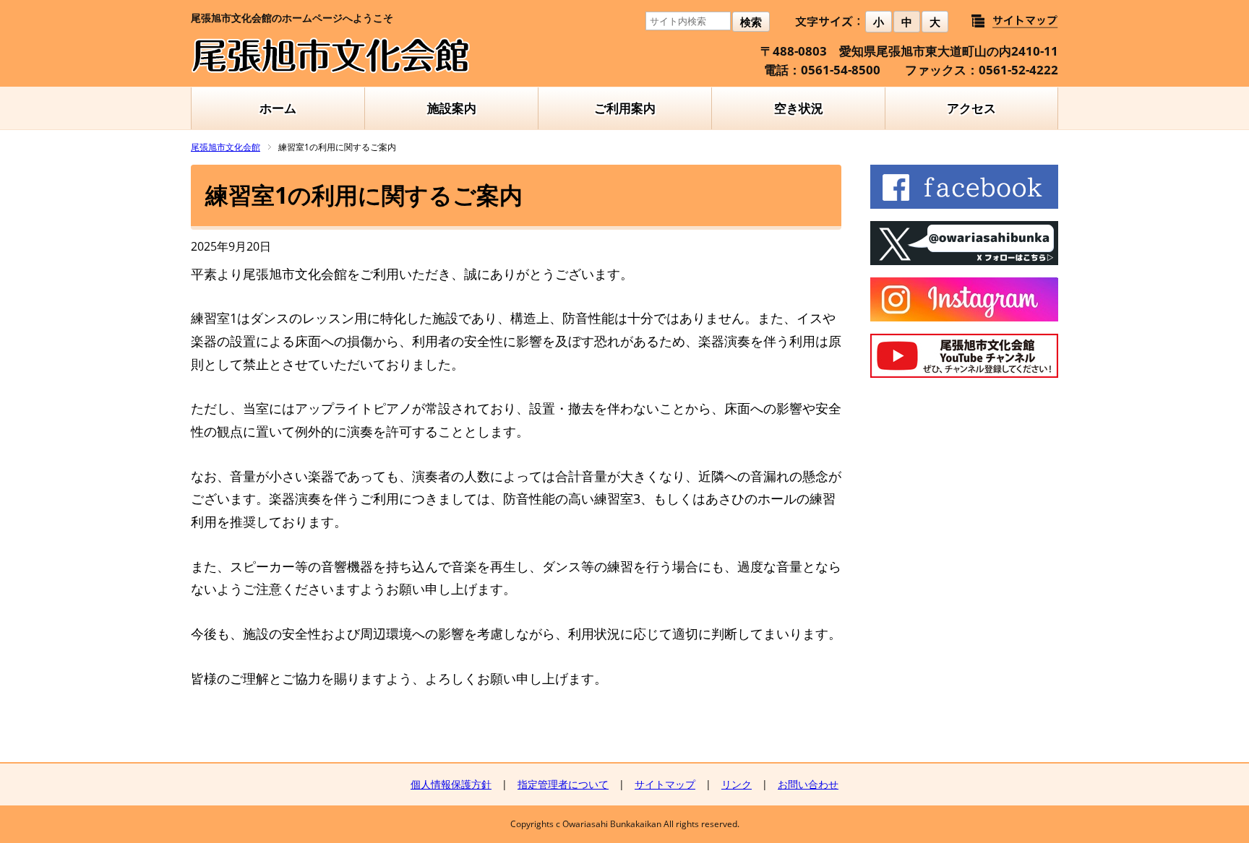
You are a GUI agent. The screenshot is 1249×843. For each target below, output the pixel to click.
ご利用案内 (625, 108)
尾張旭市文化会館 (225, 147)
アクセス (971, 108)
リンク (736, 784)
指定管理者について (563, 784)
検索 (751, 22)
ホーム (277, 108)
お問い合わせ (808, 784)
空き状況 (798, 108)
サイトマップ (665, 784)
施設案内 (451, 108)
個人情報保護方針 (451, 784)
